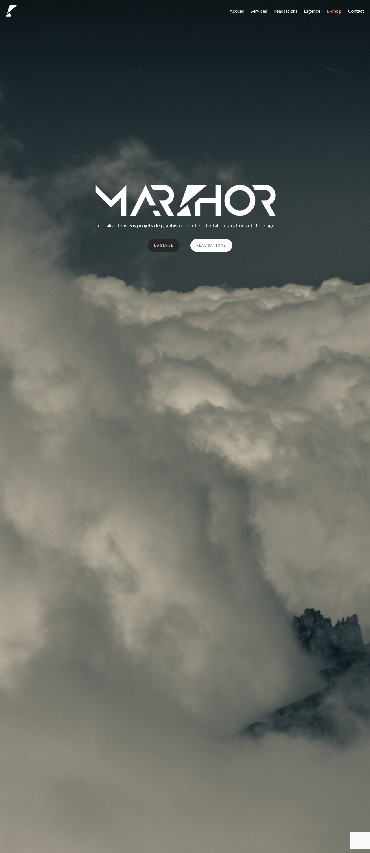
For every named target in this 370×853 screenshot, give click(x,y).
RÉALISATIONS (211, 245)
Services (259, 11)
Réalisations (285, 11)
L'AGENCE (163, 245)
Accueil (237, 11)
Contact (356, 11)
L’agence (312, 11)
